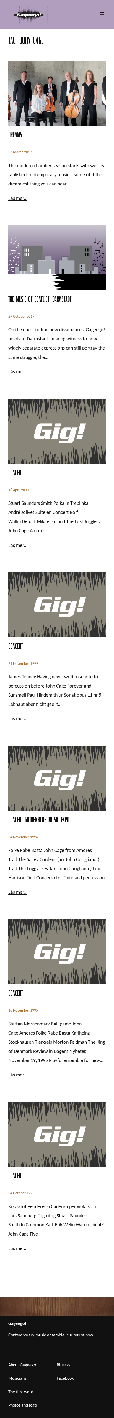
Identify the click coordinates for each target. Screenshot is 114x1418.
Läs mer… (17, 198)
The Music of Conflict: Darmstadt (39, 300)
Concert (15, 474)
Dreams (15, 136)
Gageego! (17, 1324)
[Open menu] (102, 14)
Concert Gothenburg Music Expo (38, 821)
